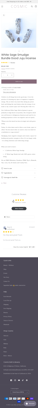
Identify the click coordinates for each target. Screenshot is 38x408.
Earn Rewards (7, 296)
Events (5, 273)
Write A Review (19, 208)
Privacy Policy (8, 316)
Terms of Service (8, 320)
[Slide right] (23, 51)
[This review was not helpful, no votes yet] (33, 247)
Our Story (6, 277)
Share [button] (4, 183)
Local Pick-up (7, 300)
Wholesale (6, 324)
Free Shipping (7, 308)
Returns (6, 312)
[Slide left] (15, 51)
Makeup (6, 343)
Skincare (6, 335)
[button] (2, 6)
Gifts (5, 339)
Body (5, 347)
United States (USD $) (18, 392)
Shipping (3, 68)
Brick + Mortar (8, 355)
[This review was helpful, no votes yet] (29, 247)
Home (5, 351)
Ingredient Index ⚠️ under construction (14, 285)
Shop (5, 269)
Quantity (3, 71)
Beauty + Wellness (9, 265)
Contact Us (7, 281)
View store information (9, 92)
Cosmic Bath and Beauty (16, 404)
